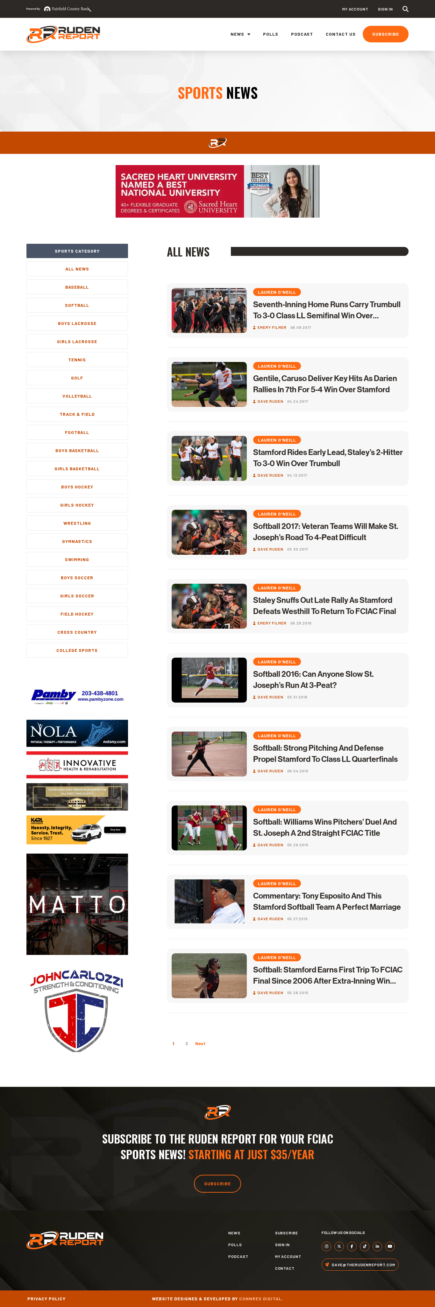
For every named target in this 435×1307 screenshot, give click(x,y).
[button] (406, 9)
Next (200, 1043)
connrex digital (260, 1298)
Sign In (385, 9)
